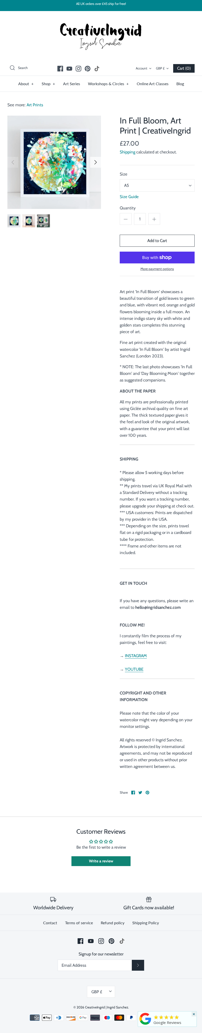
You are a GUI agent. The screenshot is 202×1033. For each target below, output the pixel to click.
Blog (180, 83)
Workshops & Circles (108, 83)
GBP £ (160, 68)
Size (123, 174)
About (26, 83)
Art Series (71, 83)
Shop (48, 83)
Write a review (101, 861)
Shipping (127, 152)
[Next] (95, 162)
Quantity (128, 207)
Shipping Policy (145, 922)
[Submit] (138, 965)
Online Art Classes (152, 83)
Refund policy (112, 922)
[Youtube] (69, 68)
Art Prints (35, 104)
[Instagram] (78, 68)
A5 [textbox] (126, 185)
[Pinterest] (87, 68)
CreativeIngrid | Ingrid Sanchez (106, 1007)
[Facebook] (60, 68)
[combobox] (157, 185)
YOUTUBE (134, 669)
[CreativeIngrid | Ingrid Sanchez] (101, 35)
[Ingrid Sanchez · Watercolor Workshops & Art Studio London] (145, 1018)
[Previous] (12, 162)
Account (141, 68)
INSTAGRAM (136, 655)
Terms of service (79, 922)
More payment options (157, 269)
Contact (50, 922)
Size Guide (129, 196)
